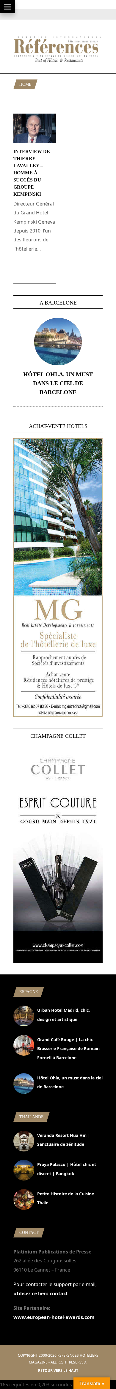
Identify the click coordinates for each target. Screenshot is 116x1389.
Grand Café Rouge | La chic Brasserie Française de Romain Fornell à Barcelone (68, 1048)
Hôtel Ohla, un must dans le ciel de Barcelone (58, 383)
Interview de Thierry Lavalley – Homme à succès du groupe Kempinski (31, 173)
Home (25, 84)
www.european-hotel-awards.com (54, 1317)
